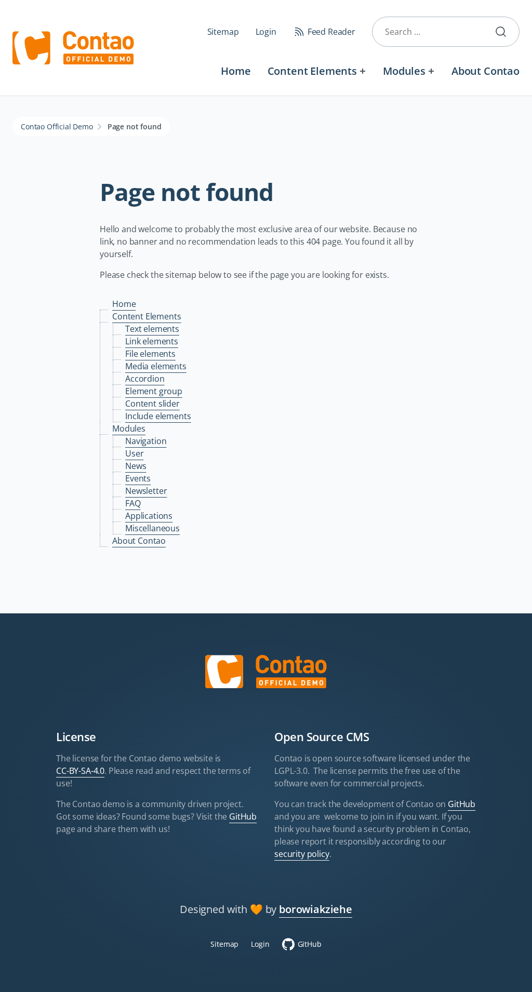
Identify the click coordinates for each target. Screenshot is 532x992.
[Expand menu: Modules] (431, 71)
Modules (404, 71)
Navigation (145, 441)
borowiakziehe (315, 909)
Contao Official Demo (57, 126)
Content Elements (312, 71)
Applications (148, 515)
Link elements (151, 341)
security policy (301, 854)
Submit (505, 32)
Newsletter (146, 491)
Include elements (158, 416)
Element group (153, 391)
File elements (150, 353)
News (135, 466)
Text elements (152, 328)
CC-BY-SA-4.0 (80, 770)
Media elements (156, 366)
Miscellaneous (152, 528)
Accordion (145, 378)
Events (138, 478)
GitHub (243, 816)
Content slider (152, 403)
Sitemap (223, 31)
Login (266, 31)
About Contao (485, 71)
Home (235, 71)
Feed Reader (331, 31)
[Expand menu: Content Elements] (363, 71)
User (134, 453)
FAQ (133, 503)
